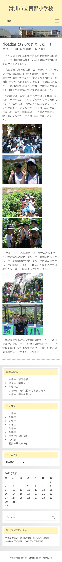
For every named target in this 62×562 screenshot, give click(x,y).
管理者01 (28, 49)
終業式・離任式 (17, 382)
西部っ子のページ (18, 443)
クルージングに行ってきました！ (27, 390)
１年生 (12, 413)
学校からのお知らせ (20, 435)
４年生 (12, 424)
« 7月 (8, 505)
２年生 (12, 417)
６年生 (42, 49)
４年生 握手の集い (20, 394)
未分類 (12, 439)
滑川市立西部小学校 (31, 8)
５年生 (12, 428)
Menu (7, 20)
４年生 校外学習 (18, 379)
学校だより (15, 386)
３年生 (12, 420)
